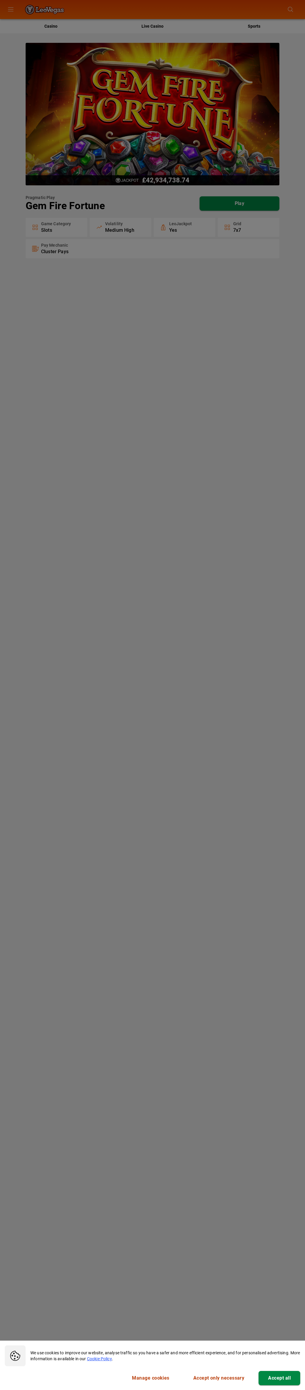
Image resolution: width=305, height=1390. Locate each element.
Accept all (279, 1378)
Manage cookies (150, 1378)
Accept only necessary (219, 1378)
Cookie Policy (99, 1358)
